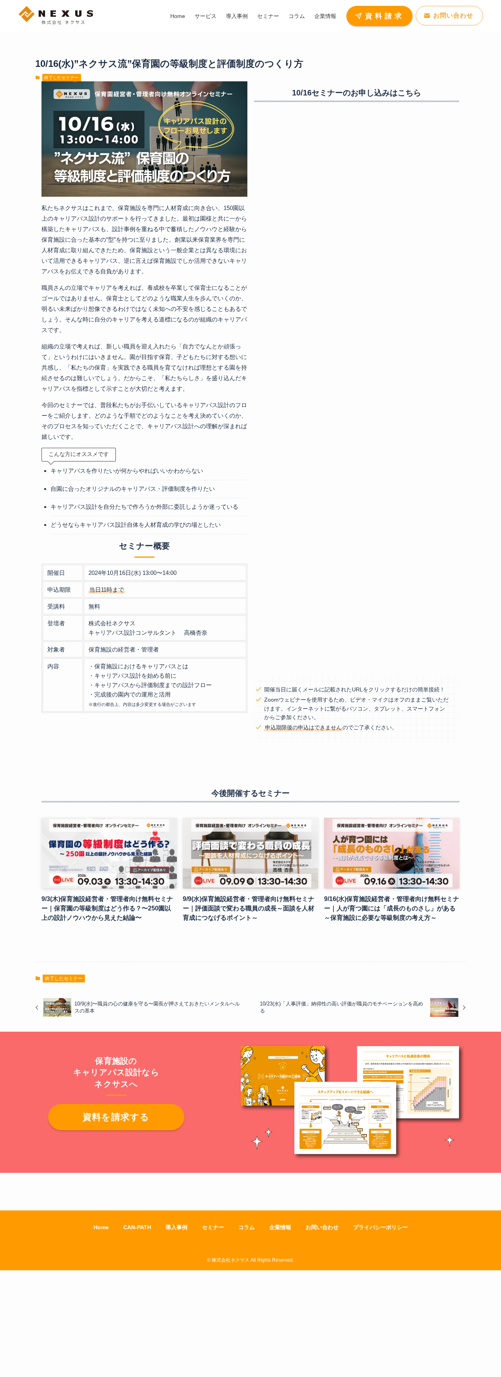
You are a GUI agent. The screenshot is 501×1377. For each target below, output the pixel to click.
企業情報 (280, 1227)
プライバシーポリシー (380, 1227)
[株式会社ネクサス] (56, 16)
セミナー (213, 1227)
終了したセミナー (61, 77)
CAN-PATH (137, 1227)
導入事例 (176, 1227)
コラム (246, 1227)
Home (101, 1227)
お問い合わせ (322, 1227)
